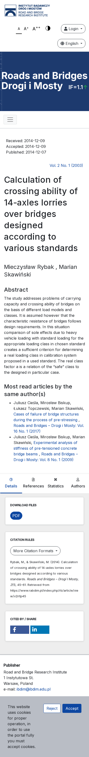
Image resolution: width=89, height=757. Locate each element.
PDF (16, 515)
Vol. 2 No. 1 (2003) (66, 165)
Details (11, 486)
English (72, 43)
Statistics (56, 486)
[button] (19, 630)
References (33, 486)
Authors (78, 486)
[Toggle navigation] (10, 119)
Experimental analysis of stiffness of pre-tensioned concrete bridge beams (45, 448)
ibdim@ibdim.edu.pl (34, 689)
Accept (72, 708)
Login (73, 28)
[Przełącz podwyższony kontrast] (48, 28)
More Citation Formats (34, 550)
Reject (52, 708)
